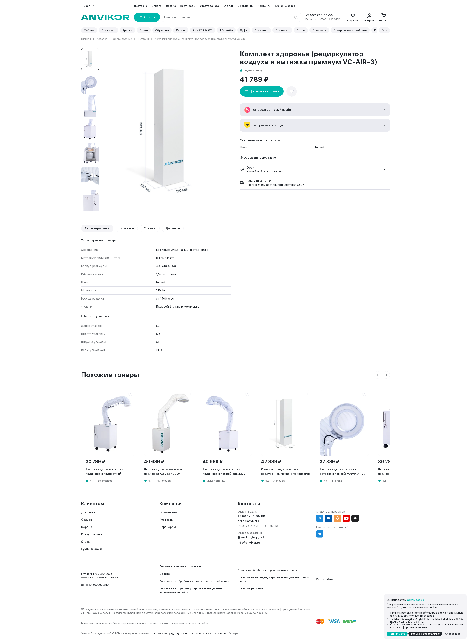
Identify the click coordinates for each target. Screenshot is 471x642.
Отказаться (453, 633)
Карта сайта (324, 579)
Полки (144, 30)
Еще (384, 30)
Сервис (171, 5)
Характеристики (97, 228)
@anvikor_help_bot (251, 537)
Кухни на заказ (285, 5)
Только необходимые (425, 633)
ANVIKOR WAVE (202, 30)
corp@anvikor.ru (249, 521)
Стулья (180, 30)
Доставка (140, 5)
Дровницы (319, 30)
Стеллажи (282, 30)
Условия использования (212, 633)
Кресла (127, 30)
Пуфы (243, 30)
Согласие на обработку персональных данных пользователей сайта (190, 590)
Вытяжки (143, 39)
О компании (245, 5)
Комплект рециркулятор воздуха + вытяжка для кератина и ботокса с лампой (285, 472)
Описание (126, 228)
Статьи (228, 5)
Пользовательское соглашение (180, 566)
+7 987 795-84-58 (319, 15)
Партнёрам (187, 5)
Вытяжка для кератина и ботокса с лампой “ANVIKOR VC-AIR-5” (343, 472)
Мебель (89, 30)
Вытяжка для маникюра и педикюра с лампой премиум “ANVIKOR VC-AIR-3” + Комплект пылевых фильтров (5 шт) (226, 472)
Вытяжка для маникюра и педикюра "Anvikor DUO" (163, 472)
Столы (301, 30)
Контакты (264, 5)
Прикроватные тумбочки (350, 30)
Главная (86, 39)
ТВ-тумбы (226, 30)
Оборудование (122, 39)
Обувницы (162, 30)
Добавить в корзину (264, 91)
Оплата (156, 5)
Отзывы (150, 228)
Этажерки (108, 30)
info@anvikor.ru (249, 542)
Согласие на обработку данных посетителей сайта (194, 581)
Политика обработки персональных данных (267, 570)
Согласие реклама (250, 588)
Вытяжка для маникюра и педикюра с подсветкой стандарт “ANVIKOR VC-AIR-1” (107, 472)
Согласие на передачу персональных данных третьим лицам (274, 579)
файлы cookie (415, 599)
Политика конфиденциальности (171, 633)
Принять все (397, 633)
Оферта (164, 573)
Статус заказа (209, 5)
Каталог (102, 39)
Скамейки (261, 30)
